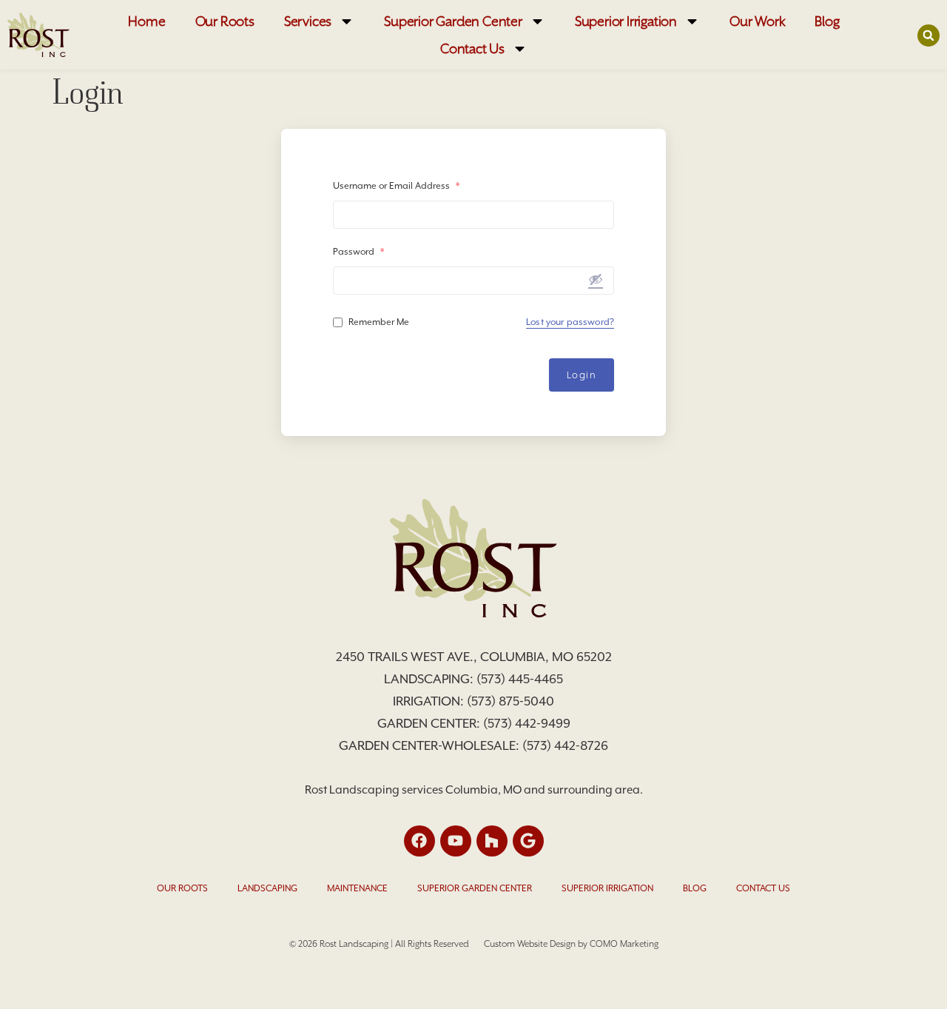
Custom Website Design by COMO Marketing (571, 944)
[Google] (528, 841)
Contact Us (472, 48)
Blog (827, 21)
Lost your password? (570, 322)
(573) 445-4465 (519, 678)
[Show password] (595, 279)
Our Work (757, 21)
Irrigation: (430, 701)
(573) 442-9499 (526, 723)
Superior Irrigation (626, 21)
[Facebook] (419, 841)
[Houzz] (492, 841)
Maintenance (357, 888)
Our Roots (225, 21)
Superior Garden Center (453, 21)
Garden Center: (430, 723)
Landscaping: (430, 678)
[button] (928, 35)
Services (307, 21)
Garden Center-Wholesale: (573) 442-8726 (473, 745)
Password (358, 252)
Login (582, 375)
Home (146, 21)
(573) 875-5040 (510, 701)
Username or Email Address (396, 186)
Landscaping (267, 888)
